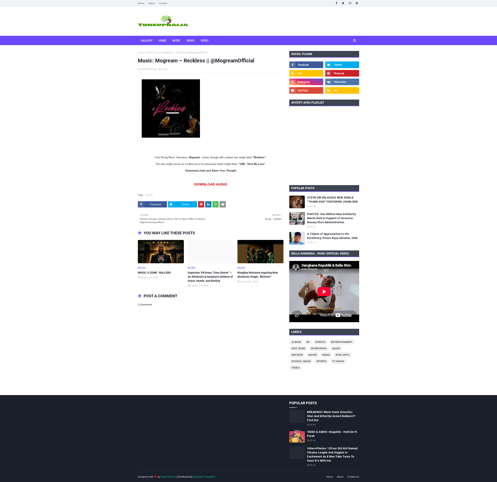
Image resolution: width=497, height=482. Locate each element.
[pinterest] (356, 3)
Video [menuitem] (204, 40)
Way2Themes (168, 476)
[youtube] (306, 90)
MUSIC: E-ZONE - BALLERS (154, 272)
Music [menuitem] (176, 40)
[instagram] (350, 3)
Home (141, 3)
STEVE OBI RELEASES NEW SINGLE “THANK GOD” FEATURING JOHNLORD (332, 199)
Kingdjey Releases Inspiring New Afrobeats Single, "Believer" (257, 274)
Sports (321, 361)
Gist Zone (298, 348)
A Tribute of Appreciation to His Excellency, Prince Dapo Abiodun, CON (332, 236)
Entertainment (342, 341)
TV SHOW (338, 361)
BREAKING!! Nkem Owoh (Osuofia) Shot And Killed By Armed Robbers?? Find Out (331, 416)
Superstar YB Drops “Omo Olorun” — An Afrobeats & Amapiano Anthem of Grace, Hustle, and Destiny (210, 276)
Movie (312, 354)
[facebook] (336, 3)
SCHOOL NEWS (301, 361)
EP (308, 341)
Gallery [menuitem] (146, 40)
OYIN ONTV (343, 354)
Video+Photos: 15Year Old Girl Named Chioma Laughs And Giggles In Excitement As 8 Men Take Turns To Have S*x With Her (332, 454)
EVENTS (320, 341)
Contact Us (353, 476)
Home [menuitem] (162, 40)
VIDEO (296, 367)
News (326, 354)
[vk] (342, 82)
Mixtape (297, 354)
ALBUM (296, 341)
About (151, 3)
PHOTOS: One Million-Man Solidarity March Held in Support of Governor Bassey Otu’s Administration (331, 218)
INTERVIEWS (319, 348)
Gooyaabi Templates (204, 476)
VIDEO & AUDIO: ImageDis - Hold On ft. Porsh (332, 433)
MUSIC (150, 52)
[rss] (306, 73)
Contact (163, 3)
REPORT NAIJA (149, 69)
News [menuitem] (190, 40)
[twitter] (343, 3)
